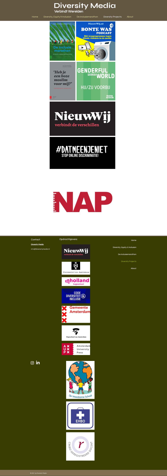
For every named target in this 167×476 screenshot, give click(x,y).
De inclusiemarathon (128, 254)
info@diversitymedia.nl (40, 249)
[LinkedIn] (38, 363)
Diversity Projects (128, 261)
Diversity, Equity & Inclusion (128, 247)
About (133, 268)
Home (133, 240)
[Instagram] (32, 363)
